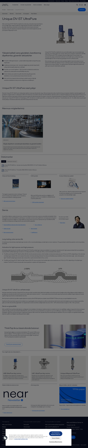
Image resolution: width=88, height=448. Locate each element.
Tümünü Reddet (56, 438)
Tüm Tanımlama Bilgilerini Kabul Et (55, 433)
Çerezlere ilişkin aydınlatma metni (21, 439)
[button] (5, 438)
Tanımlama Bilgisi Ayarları (55, 442)
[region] (39, 437)
